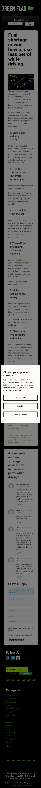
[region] (20, 394)
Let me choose (20, 414)
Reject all (21, 406)
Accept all (20, 398)
